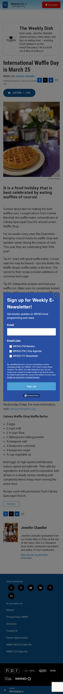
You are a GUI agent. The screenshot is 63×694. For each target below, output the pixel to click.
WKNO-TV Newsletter (25, 356)
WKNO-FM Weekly (24, 346)
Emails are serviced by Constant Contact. (23, 377)
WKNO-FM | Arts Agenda (27, 351)
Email (10, 325)
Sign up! (31, 386)
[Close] (57, 295)
